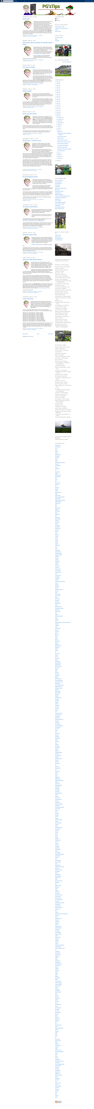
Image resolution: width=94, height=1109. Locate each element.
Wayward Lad (58, 199)
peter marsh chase (58, 880)
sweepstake (57, 990)
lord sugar (57, 791)
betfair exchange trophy (59, 497)
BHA (56, 504)
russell (56, 935)
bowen (56, 523)
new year (57, 843)
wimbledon (57, 1078)
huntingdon (57, 716)
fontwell (56, 648)
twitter (56, 1042)
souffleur (57, 968)
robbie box (57, 923)
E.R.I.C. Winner (58, 200)
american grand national (60, 462)
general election (58, 666)
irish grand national (59, 725)
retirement (57, 921)
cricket (56, 583)
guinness (57, 694)
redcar (56, 916)
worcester (57, 1087)
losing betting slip (58, 793)
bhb (56, 506)
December (60, 117)
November (60, 119)
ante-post (57, 464)
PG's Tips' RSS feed (59, 180)
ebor (56, 613)
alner (56, 459)
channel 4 (57, 558)
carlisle (56, 537)
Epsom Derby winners (59, 208)
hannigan (57, 699)
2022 (57, 89)
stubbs (56, 979)
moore (56, 826)
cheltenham (57, 561)
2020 (57, 92)
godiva (56, 669)
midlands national (58, 819)
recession (57, 915)
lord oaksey (57, 790)
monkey (56, 824)
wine (56, 1081)
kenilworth (57, 746)
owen (56, 863)
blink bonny (57, 517)
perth (56, 879)
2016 (57, 99)
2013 (57, 105)
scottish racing (58, 946)
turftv (56, 1034)
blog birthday (57, 518)
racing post (57, 909)
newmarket (36, 292)
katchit (56, 739)
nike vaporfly (57, 852)
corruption (57, 578)
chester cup (57, 565)
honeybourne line (58, 713)
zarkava (56, 1095)
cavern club (57, 545)
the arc (56, 1006)
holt (56, 711)
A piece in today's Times (38, 55)
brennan (56, 531)
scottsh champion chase (60, 948)
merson (56, 816)
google (56, 677)
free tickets (57, 658)
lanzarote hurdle (58, 758)
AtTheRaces (57, 186)
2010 (57, 110)
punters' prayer (58, 898)
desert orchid (57, 595)
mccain (56, 810)
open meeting (58, 862)
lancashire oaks (58, 755)
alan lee (56, 453)
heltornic (57, 703)
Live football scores (59, 37)
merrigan (57, 815)
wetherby (57, 1067)
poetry (56, 888)
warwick (56, 1057)
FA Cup (56, 630)
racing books (57, 904)
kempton (57, 744)
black (56, 512)
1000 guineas (58, 445)
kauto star (57, 741)
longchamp (57, 786)
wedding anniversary (59, 1061)
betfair (56, 493)
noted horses (57, 855)
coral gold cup (58, 575)
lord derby (57, 788)
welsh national (58, 1065)
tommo (56, 1026)
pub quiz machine (58, 894)
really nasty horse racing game (61, 913)
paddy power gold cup (59, 866)
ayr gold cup (57, 471)
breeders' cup (58, 528)
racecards (57, 901)
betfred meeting (58, 501)
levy (56, 769)
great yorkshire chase (59, 685)
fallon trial (57, 634)
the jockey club (58, 1007)
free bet (56, 656)
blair (56, 515)
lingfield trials (57, 779)
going (56, 670)
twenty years (57, 1039)
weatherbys (57, 1059)
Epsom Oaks (26, 18)
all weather (57, 456)
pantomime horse (58, 869)
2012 (57, 106)
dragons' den (57, 603)
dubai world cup (58, 606)
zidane (56, 1097)
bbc (56, 481)
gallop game (57, 661)
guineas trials (57, 692)
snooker (56, 967)
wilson (56, 1076)
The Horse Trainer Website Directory (62, 196)
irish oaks (57, 728)
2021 (57, 90)
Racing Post (57, 185)
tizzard (56, 1021)
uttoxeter (57, 1043)
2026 (57, 81)
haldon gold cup (58, 697)
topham (56, 1029)
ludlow (56, 794)
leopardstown (58, 768)
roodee (56, 924)
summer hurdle (58, 981)
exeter (56, 627)
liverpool (57, 782)
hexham (56, 710)
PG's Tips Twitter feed (67, 62)
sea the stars (57, 952)
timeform (57, 1017)
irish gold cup (57, 724)
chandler (57, 556)
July (58, 126)
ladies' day (57, 753)
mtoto (56, 835)
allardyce (57, 457)
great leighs (57, 683)
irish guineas (34, 84)
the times (57, 1014)
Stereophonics (58, 236)
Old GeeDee (57, 20)
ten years (57, 1001)
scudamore (57, 951)
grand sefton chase (59, 681)
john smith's (57, 733)
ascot (56, 467)
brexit (56, 533)
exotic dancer (57, 628)
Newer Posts (25, 333)
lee (55, 764)
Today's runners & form (59, 26)
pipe (56, 884)
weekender (57, 1062)
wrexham (35, 253)
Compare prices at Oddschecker (61, 28)
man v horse (57, 797)
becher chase (58, 482)
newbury (57, 844)
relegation (29, 253)
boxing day (57, 525)
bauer (56, 479)
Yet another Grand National (30, 206)
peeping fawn (58, 874)
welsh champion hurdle (59, 1064)
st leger (56, 971)
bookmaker (57, 522)
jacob (56, 730)
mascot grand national (59, 807)
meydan (56, 818)
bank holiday (57, 476)
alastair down (57, 454)
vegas (56, 1048)
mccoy (56, 811)
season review (58, 954)
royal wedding (58, 932)
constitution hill (58, 572)
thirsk (56, 1015)
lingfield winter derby (59, 780)
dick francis (57, 598)
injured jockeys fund (59, 719)
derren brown (57, 594)
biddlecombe (57, 508)
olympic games (58, 860)
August (58, 124)
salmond (57, 940)
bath (56, 478)
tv (55, 1037)
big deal (56, 509)
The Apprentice (58, 1004)
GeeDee (57, 18)
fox (55, 652)
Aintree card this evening (29, 113)
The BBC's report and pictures (38, 244)
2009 (57, 112)
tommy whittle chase (59, 1028)
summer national (58, 984)
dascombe (57, 586)
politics (56, 890)
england (56, 619)
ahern (56, 450)
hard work (57, 700)
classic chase (57, 569)
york (35, 170)
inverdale (57, 721)
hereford (56, 708)
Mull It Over (57, 189)
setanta (56, 957)
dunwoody (57, 609)
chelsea (56, 559)
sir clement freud (58, 963)
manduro (57, 801)
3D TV (56, 448)
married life (57, 805)
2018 (57, 96)
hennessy (57, 706)
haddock (57, 696)
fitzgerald (57, 644)
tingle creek (57, 1018)
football (29, 329)
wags (56, 1053)
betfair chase (57, 495)
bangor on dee (58, 475)
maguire (56, 796)
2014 (57, 103)
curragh (29, 84)
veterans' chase (58, 1050)
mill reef (56, 821)
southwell (57, 970)
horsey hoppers (58, 714)
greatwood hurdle (58, 686)
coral (56, 573)
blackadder (57, 514)
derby (28, 60)
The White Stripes (58, 239)
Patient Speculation (59, 194)
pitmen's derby (58, 885)
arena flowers (58, 465)
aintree (28, 134)
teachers (57, 996)
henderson (57, 705)
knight (56, 749)
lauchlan (57, 760)
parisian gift (57, 871)
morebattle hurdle (58, 827)
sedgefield (57, 956)
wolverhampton (58, 1086)
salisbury (57, 938)
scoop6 (28, 200)
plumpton (57, 887)
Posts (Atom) (30, 336)
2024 (57, 85)
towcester (57, 1031)
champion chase (58, 553)
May (58, 129)
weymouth (57, 1068)
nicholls (56, 851)
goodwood (57, 675)
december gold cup (59, 589)
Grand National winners (60, 207)
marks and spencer (59, 804)
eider (56, 617)
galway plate (57, 664)
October (59, 121)
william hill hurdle (58, 1075)
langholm (57, 757)
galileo (56, 659)
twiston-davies (58, 1040)
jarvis (56, 732)
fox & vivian (57, 653)
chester (56, 564)
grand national (30, 228)
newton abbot (58, 849)
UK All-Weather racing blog (60, 202)
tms (55, 1023)
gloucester (57, 667)
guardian (57, 689)
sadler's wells (57, 937)
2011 (57, 108)
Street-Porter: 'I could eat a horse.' (32, 140)
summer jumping (58, 982)
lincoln (56, 774)
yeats (56, 1092)
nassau (56, 841)
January (59, 158)
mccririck (57, 813)
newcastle (57, 846)
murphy (56, 837)
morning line (57, 829)
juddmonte (57, 736)
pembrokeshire (58, 876)
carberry (56, 536)
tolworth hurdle (58, 1025)
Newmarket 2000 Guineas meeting (32, 259)
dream (56, 605)
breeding (57, 529)
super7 (56, 987)
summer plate (58, 985)
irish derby (57, 722)
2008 (57, 114)
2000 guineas (30, 292)
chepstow (57, 562)
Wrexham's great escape (29, 234)
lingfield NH (57, 777)
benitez (56, 490)
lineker (56, 775)
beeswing (57, 487)
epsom (31, 36)
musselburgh (57, 840)
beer (56, 486)
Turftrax (56, 29)
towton (56, 1032)
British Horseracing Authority (60, 188)
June (59, 128)
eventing (57, 625)
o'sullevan (57, 857)
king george (57, 747)
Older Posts (50, 333)
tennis (56, 1003)
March (59, 154)
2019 (57, 94)
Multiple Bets (57, 205)
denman (56, 591)
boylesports (57, 526)
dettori (32, 107)
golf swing (57, 674)
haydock (56, 702)
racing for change (58, 907)
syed (56, 993)
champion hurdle (58, 555)
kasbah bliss (57, 738)
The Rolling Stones (59, 238)
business (57, 534)
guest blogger (58, 691)
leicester (56, 766)
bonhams (57, 520)
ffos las (56, 639)
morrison (57, 830)
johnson (56, 735)
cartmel (56, 540)
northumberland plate (59, 854)
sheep (36, 228)
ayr (55, 470)
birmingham (57, 511)
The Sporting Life (58, 183)
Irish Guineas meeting (29, 67)
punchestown (57, 896)
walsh (56, 1056)
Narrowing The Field (59, 191)
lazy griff (56, 761)
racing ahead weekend (59, 902)
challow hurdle (58, 551)
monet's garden (58, 822)
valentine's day (58, 1045)
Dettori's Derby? (27, 91)
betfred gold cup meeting (60, 500)
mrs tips (56, 833)
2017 (57, 98)
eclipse (56, 614)
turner (56, 1036)
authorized (57, 468)
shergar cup (57, 960)
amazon (56, 460)
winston (56, 1084)
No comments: (40, 106)
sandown (57, 941)
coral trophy (57, 576)
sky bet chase (58, 965)
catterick (56, 544)
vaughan (57, 1047)
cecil (28, 36)
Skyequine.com (58, 192)
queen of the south (58, 899)
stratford (56, 976)
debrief (56, 587)
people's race (57, 877)
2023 (57, 87)
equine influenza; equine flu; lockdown (62, 622)
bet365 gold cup (58, 492)
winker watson (58, 1082)
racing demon (58, 905)
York (33, 159)
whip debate (57, 1070)
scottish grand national (59, 945)
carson (56, 539)
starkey (56, 973)
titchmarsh (57, 1020)
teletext (56, 999)
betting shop (57, 503)
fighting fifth (57, 641)
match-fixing (57, 808)
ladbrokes (57, 750)
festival (56, 638)
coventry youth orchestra (60, 581)
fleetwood (57, 647)
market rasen (57, 802)
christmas (57, 567)
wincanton (57, 1079)
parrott (56, 873)
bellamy (56, 489)
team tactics (57, 998)
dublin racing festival (59, 608)
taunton (56, 995)
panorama (57, 868)
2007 (57, 115)
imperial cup (57, 717)
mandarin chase (58, 799)
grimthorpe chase (58, 688)
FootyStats (57, 40)
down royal (57, 602)
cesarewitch (57, 550)
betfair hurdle (57, 498)
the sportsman (58, 1012)
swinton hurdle (58, 992)
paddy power (57, 865)
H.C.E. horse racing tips (59, 203)
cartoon (56, 542)
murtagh (56, 838)
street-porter (30, 170)
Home (38, 333)
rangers (56, 912)
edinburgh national (59, 616)
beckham (57, 484)
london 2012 (57, 783)
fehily (56, 636)
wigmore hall (57, 1072)
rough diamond (58, 926)
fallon (56, 633)
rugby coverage (58, 934)
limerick (56, 772)
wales (56, 1054)
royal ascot (57, 929)
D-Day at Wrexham (28, 298)
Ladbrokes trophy (58, 752)
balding (56, 473)
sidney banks (57, 962)
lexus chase (57, 771)
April (58, 153)
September (60, 122)
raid (56, 910)
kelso (56, 743)
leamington (57, 763)
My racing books (58, 182)
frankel (56, 655)
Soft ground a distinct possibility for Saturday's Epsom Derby (38, 43)
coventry (56, 580)
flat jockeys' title (58, 645)
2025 (57, 83)
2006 (57, 160)
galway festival (58, 663)
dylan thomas (57, 611)
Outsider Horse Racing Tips (60, 197)
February (59, 156)
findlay (56, 642)
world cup (57, 1089)
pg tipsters (57, 882)
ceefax (56, 548)
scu (55, 949)
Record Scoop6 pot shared (30, 176)
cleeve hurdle (58, 570)
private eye (57, 893)
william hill (57, 1073)
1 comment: (40, 35)
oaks (34, 36)
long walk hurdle (58, 785)
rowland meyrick (58, 927)
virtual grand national (59, 1051)
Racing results (58, 31)
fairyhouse (57, 631)
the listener (57, 1009)
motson (56, 832)
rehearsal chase (58, 918)
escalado (57, 623)
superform (57, 989)
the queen (57, 1010)
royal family (57, 931)
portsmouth (57, 891)
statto (56, 974)
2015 (57, 101)
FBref (56, 39)
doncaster (57, 600)
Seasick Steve (58, 235)
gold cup (57, 672)
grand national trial (59, 680)
